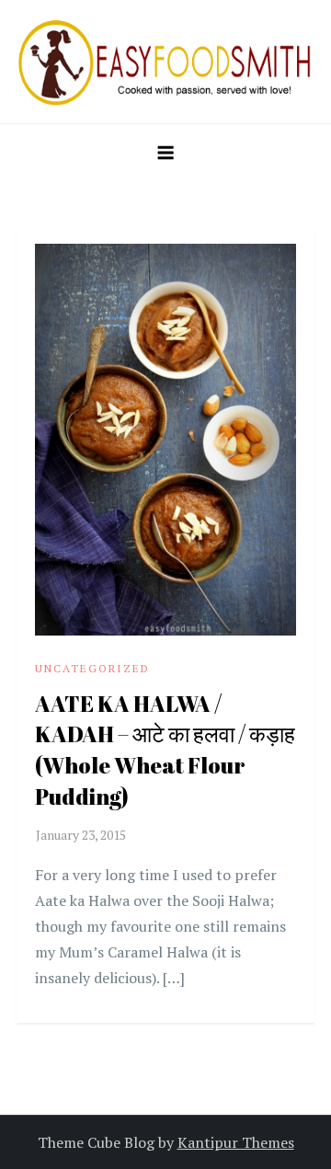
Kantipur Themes (235, 1142)
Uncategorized (92, 668)
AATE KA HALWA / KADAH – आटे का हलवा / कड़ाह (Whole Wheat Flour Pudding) (165, 750)
